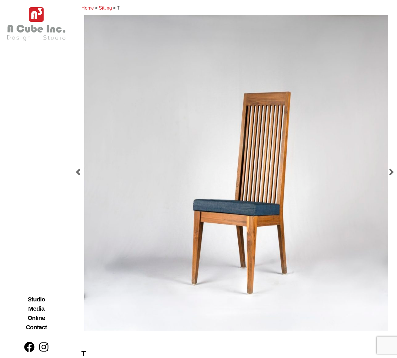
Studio (36, 299)
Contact (36, 327)
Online (36, 317)
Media (36, 308)
